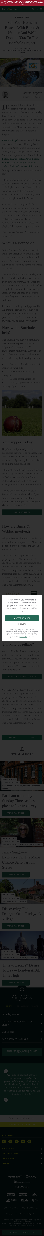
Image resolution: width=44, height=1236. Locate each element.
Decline (22, 624)
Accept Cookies (22, 618)
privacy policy (23, 637)
